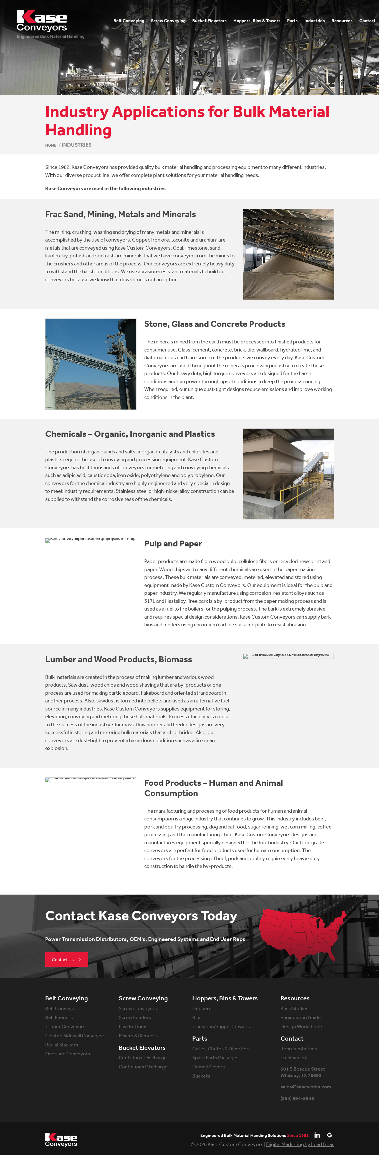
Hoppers (201, 1008)
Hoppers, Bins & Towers (225, 998)
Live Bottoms (133, 1026)
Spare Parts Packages (215, 1057)
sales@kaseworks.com (306, 1087)
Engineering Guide (301, 1017)
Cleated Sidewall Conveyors (75, 1035)
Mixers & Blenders (138, 1035)
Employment (294, 1057)
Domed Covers (208, 1066)
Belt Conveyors (62, 1008)
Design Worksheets (302, 1026)
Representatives (299, 1048)
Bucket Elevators (142, 1048)
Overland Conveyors (67, 1053)
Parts (199, 1039)
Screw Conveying (143, 998)
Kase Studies (295, 1008)
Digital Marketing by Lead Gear (300, 1144)
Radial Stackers (61, 1044)
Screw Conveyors (138, 1008)
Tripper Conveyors (65, 1026)
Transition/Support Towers (221, 1026)
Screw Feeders (135, 1017)
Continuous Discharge (143, 1066)
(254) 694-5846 (297, 1098)
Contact (292, 1039)
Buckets (201, 1076)
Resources (295, 998)
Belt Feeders (59, 1017)
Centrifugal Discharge (143, 1057)
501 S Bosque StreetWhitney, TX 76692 (303, 1072)
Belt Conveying (66, 998)
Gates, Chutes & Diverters (221, 1048)
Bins (197, 1017)
